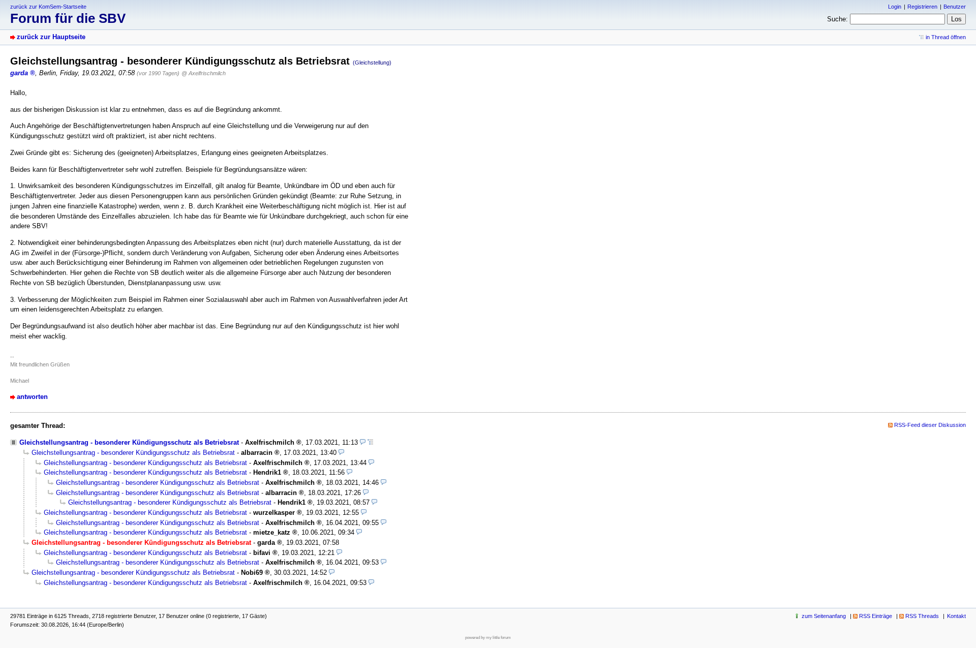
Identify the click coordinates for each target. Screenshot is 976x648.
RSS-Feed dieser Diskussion (930, 425)
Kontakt (956, 616)
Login (894, 7)
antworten (32, 396)
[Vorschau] (362, 442)
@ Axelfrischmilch (203, 73)
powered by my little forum (488, 637)
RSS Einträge (875, 616)
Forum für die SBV (68, 18)
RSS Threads (922, 616)
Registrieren (922, 7)
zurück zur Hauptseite (51, 37)
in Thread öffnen (946, 37)
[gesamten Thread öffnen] (370, 442)
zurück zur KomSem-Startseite (48, 7)
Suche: (837, 19)
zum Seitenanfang (824, 616)
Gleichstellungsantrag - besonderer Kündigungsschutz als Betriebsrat (129, 442)
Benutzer (954, 7)
